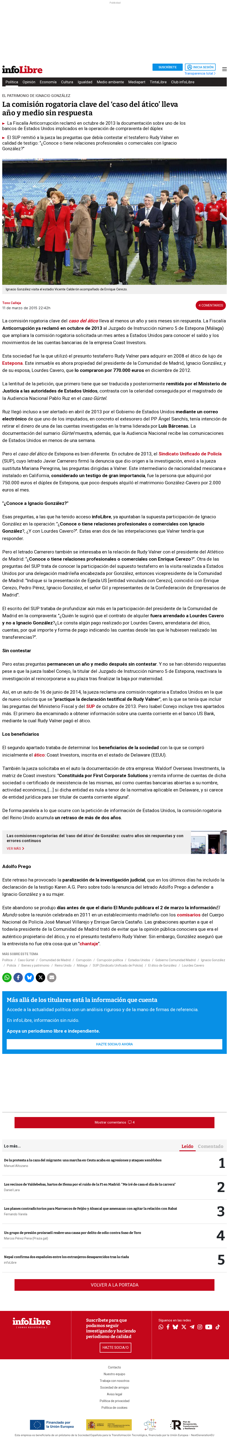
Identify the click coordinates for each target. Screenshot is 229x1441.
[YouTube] (208, 1327)
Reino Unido (63, 965)
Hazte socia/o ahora (114, 1044)
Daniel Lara (12, 1190)
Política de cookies (114, 1407)
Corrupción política (110, 960)
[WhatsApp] (161, 1327)
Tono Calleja (11, 303)
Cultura (67, 82)
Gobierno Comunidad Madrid (175, 960)
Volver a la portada (114, 1285)
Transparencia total (199, 73)
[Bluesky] (175, 1327)
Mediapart (136, 82)
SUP (91, 706)
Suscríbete (168, 67)
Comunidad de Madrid (55, 960)
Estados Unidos (139, 960)
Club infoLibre (182, 82)
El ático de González (162, 965)
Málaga (82, 965)
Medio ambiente (110, 82)
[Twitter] (184, 1327)
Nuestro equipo (114, 1374)
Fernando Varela (15, 1214)
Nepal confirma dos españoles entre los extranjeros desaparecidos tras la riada (66, 1257)
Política (12, 82)
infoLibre (10, 1262)
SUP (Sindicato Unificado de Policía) (118, 965)
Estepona (12, 363)
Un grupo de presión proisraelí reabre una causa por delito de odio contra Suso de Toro (72, 1233)
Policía (11, 965)
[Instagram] (199, 1327)
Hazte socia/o (115, 1347)
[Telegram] (192, 1327)
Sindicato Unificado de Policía (190, 454)
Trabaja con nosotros (114, 1381)
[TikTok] (217, 1327)
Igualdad (85, 82)
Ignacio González (213, 960)
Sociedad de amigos (114, 1387)
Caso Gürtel (26, 960)
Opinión (29, 82)
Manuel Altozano (16, 1166)
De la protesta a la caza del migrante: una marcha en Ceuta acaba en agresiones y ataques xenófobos (82, 1160)
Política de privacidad (114, 1401)
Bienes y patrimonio (35, 965)
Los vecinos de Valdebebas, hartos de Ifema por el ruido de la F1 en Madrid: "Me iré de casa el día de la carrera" (90, 1184)
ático (39, 755)
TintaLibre (158, 82)
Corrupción (83, 960)
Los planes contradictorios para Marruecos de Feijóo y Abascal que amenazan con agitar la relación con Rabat (90, 1209)
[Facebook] (168, 1327)
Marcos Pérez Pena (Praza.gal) (26, 1238)
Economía (48, 82)
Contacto (114, 1367)
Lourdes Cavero (193, 965)
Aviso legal (114, 1394)
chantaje (89, 943)
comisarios (189, 915)
